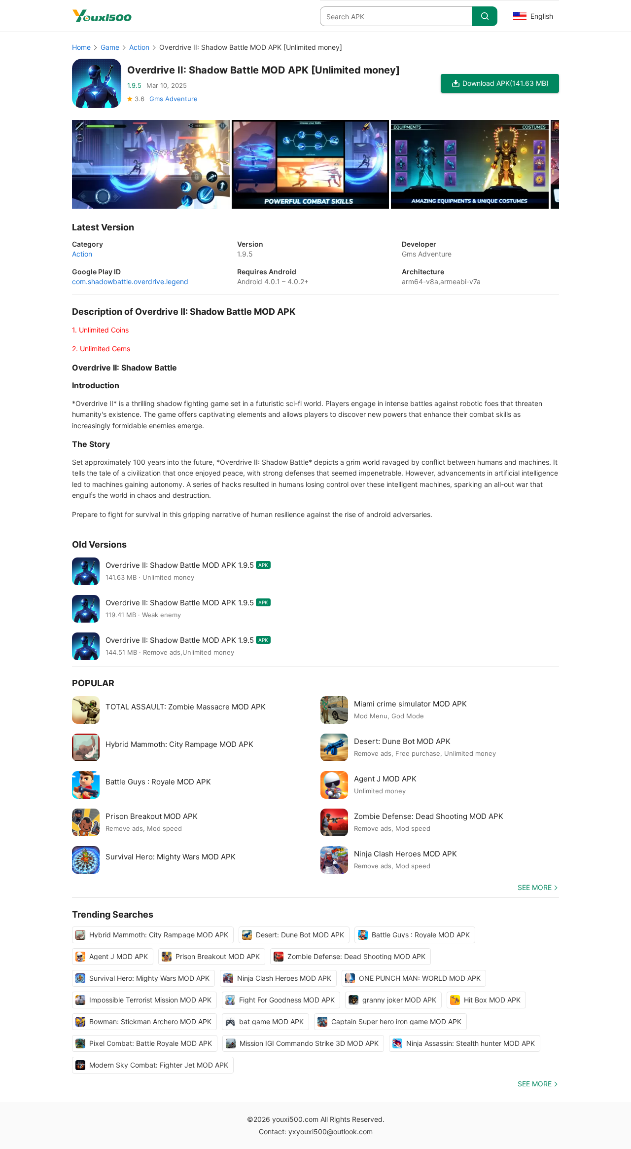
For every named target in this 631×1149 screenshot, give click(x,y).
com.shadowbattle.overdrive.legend (130, 281)
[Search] (484, 16)
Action (139, 47)
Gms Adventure (173, 99)
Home (81, 47)
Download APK (505, 83)
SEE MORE (535, 887)
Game (110, 47)
